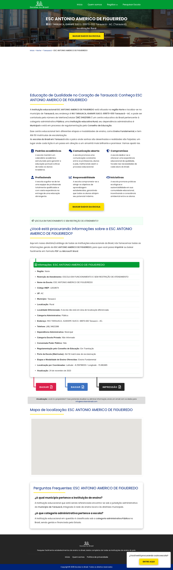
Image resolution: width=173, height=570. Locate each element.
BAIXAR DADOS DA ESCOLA (86, 36)
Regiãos (111, 4)
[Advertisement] (86, 69)
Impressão (110, 387)
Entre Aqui (149, 559)
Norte (38, 50)
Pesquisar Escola (131, 4)
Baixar (44, 387)
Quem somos (95, 4)
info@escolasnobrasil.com (86, 401)
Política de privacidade (97, 557)
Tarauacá (47, 50)
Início (79, 4)
